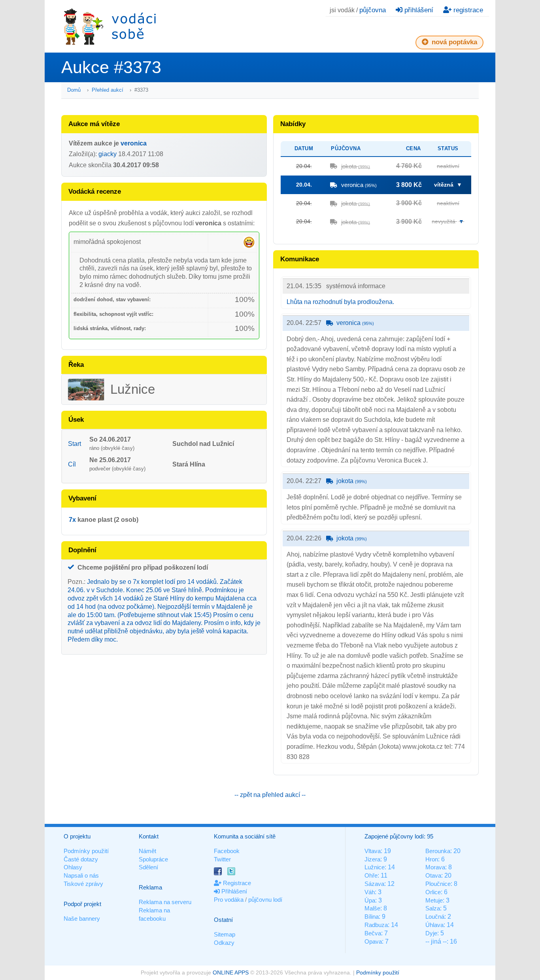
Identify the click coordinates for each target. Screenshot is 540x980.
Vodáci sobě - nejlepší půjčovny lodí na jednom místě (110, 26)
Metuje (434, 900)
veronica (134, 143)
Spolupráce (153, 859)
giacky (107, 154)
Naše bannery (82, 918)
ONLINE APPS (231, 972)
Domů (74, 90)
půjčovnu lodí (265, 899)
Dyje (431, 933)
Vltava (372, 851)
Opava (373, 941)
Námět (147, 851)
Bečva (372, 933)
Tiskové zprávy (83, 883)
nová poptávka (453, 42)
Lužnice (374, 867)
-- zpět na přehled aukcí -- (270, 794)
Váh (369, 892)
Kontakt (149, 836)
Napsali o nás (81, 875)
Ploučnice (438, 883)
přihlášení (417, 10)
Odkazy (224, 942)
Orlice (433, 892)
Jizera (372, 859)
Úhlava (434, 924)
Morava (435, 867)
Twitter (222, 859)
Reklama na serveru (165, 902)
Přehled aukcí (107, 90)
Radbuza (376, 924)
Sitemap (224, 934)
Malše (372, 908)
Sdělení (148, 867)
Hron (431, 859)
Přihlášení (233, 891)
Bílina (371, 916)
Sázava (374, 883)
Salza (432, 908)
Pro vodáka (229, 899)
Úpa (369, 900)
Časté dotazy (81, 859)
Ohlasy (73, 867)
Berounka (437, 851)
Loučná (434, 916)
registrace (467, 10)
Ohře (371, 875)
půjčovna (372, 10)
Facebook (227, 851)
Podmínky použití (86, 851)
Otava (433, 875)
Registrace (236, 883)
